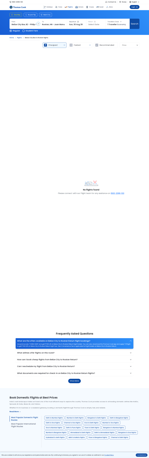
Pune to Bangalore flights (98, 437)
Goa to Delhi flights (91, 423)
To (43, 22)
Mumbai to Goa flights (110, 423)
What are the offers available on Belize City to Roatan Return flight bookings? (53, 341)
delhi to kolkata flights (77, 437)
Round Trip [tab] (32, 15)
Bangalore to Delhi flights (97, 418)
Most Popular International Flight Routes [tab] (23, 425)
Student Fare (32, 30)
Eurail (101, 7)
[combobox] (24, 24)
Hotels (81, 7)
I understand (141, 455)
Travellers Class (113, 22)
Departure (72, 22)
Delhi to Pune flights (73, 428)
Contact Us (112, 2)
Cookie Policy (109, 455)
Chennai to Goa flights (72, 423)
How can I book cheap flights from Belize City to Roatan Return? (47, 359)
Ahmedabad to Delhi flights (80, 432)
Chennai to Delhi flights (119, 437)
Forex (60, 7)
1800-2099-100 (17, 2)
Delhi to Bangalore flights (119, 418)
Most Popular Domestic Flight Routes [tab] (24, 418)
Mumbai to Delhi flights (75, 418)
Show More (74, 381)
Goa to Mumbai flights (54, 428)
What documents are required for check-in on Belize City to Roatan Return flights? (56, 373)
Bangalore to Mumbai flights (113, 428)
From (13, 22)
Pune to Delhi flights (92, 428)
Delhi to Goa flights (53, 423)
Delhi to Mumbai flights (54, 418)
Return (90, 22)
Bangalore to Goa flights (127, 432)
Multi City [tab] (46, 15)
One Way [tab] (17, 15)
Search (134, 23)
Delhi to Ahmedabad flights (104, 432)
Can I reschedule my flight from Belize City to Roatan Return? (46, 366)
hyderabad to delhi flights (55, 437)
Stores (124, 2)
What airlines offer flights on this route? (35, 353)
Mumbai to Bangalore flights (56, 432)
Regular (16, 30)
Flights (70, 7)
